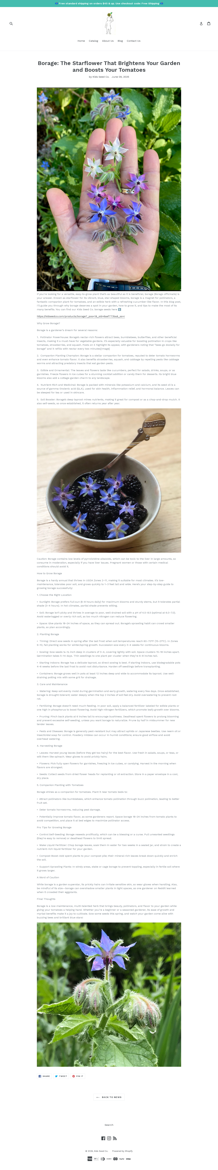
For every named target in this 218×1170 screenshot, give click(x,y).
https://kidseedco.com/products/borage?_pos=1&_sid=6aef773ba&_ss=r (81, 316)
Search (109, 1124)
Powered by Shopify (122, 1151)
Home (81, 40)
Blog (120, 40)
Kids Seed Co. (101, 1151)
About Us (108, 40)
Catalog (93, 40)
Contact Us (133, 40)
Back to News (111, 1097)
